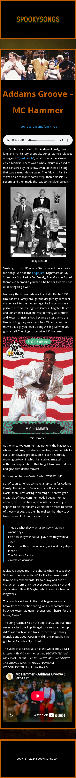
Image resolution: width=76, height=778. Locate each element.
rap (55, 126)
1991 (22, 126)
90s (29, 126)
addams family (42, 126)
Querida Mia (25, 158)
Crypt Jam (38, 273)
